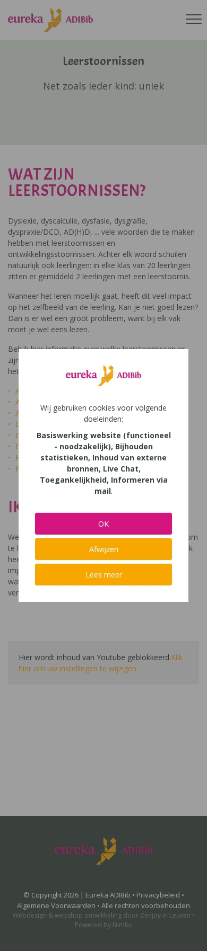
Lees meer (103, 575)
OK (103, 524)
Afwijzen (103, 549)
